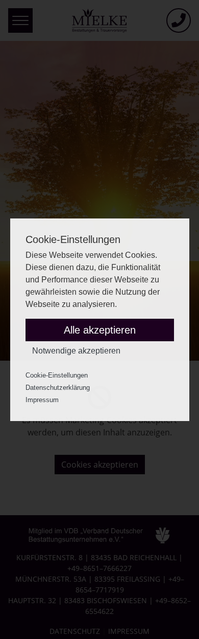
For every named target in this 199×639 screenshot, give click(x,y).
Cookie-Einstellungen (57, 375)
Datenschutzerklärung (58, 387)
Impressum (42, 400)
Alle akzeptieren (100, 330)
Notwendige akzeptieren (76, 350)
